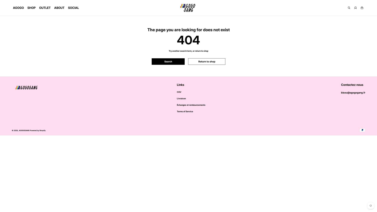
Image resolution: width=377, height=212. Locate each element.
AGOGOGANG (24, 130)
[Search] (349, 8)
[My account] (355, 8)
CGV (179, 92)
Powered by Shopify (38, 130)
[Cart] (362, 8)
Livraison (181, 98)
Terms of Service (185, 111)
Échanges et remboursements (191, 105)
